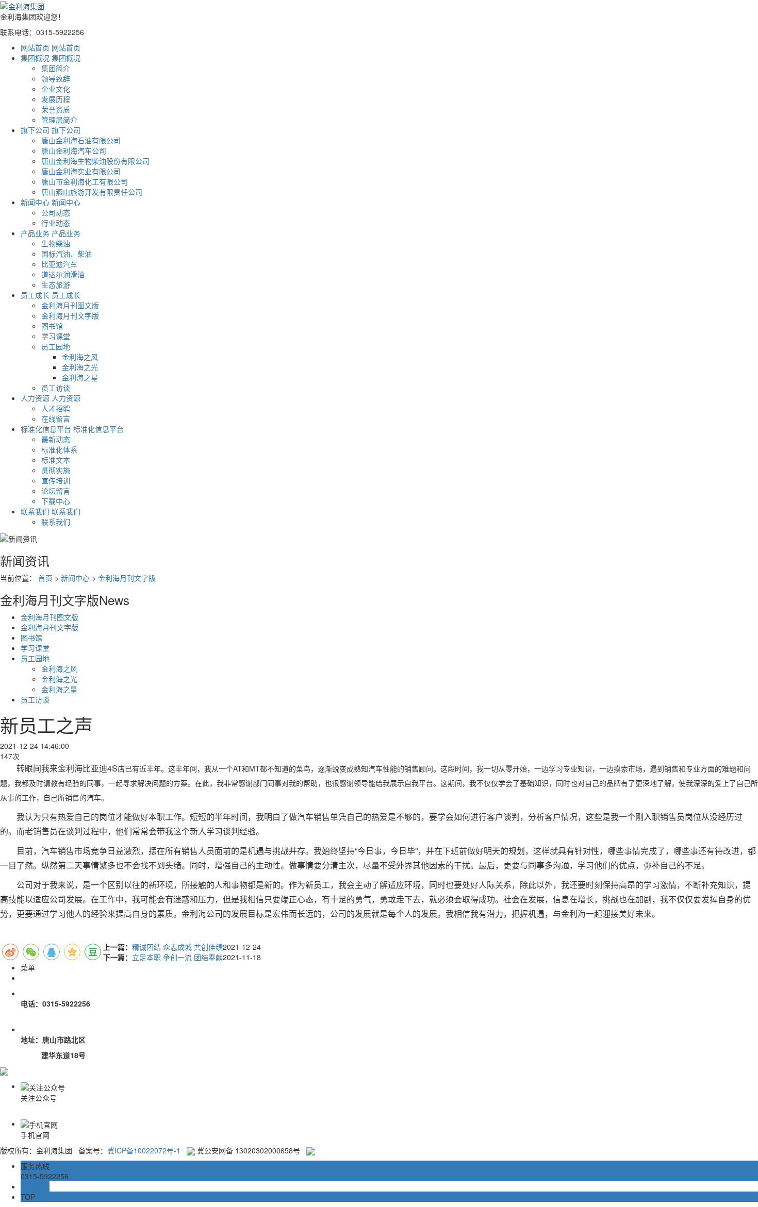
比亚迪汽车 (59, 264)
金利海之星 (80, 377)
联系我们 (55, 521)
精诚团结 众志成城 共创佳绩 (177, 947)
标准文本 (55, 460)
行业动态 (55, 222)
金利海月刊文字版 (70, 315)
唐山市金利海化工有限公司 (84, 181)
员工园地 (55, 346)
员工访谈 (55, 387)
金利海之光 (80, 367)
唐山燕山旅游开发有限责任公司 (91, 192)
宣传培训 (55, 480)
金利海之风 (80, 356)
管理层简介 (59, 119)
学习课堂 (55, 336)
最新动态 (55, 439)
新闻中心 (75, 578)
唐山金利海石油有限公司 (81, 140)
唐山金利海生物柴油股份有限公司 (95, 161)
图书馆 (52, 326)
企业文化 (55, 88)
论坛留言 (55, 490)
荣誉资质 (55, 109)
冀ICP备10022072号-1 (143, 1150)
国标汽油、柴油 (66, 253)
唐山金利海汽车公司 (73, 150)
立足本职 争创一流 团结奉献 (177, 957)
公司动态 (55, 212)
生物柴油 (55, 243)
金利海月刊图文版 (70, 305)
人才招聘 (55, 408)
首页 (45, 578)
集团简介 (55, 68)
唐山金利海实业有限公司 (81, 171)
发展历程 (55, 99)
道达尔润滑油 (63, 274)
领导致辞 (55, 78)
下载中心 (55, 501)
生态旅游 (55, 284)
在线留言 (55, 418)
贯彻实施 (55, 470)
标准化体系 (59, 449)
